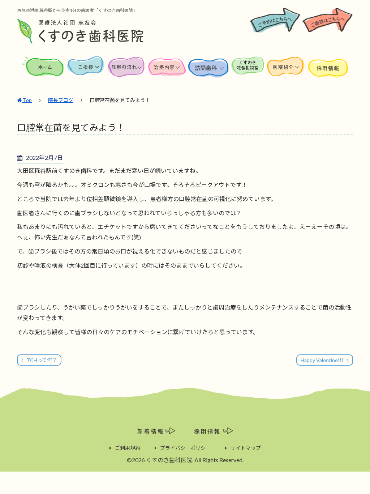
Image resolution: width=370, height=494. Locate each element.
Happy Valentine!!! (322, 360)
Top (27, 100)
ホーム (44, 71)
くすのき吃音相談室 (247, 71)
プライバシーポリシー (185, 448)
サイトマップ (246, 448)
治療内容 (167, 71)
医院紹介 (286, 71)
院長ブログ (60, 100)
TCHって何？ (42, 360)
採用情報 (328, 71)
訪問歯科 (208, 71)
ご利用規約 (127, 448)
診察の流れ (126, 71)
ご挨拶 (86, 71)
